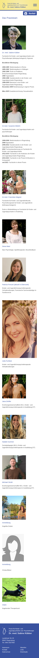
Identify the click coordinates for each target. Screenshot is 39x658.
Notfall (31, 13)
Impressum (5, 647)
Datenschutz (6, 652)
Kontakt (4, 649)
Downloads (24, 652)
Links (22, 649)
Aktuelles (23, 647)
